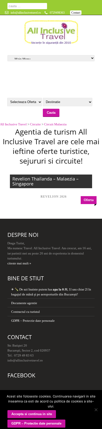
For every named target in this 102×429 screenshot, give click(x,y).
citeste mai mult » (19, 263)
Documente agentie (24, 303)
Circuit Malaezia (55, 124)
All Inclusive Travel (13, 124)
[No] (95, 409)
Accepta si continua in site (31, 414)
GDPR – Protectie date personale (33, 320)
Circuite (35, 124)
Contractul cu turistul (25, 312)
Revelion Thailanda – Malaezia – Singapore (45, 181)
